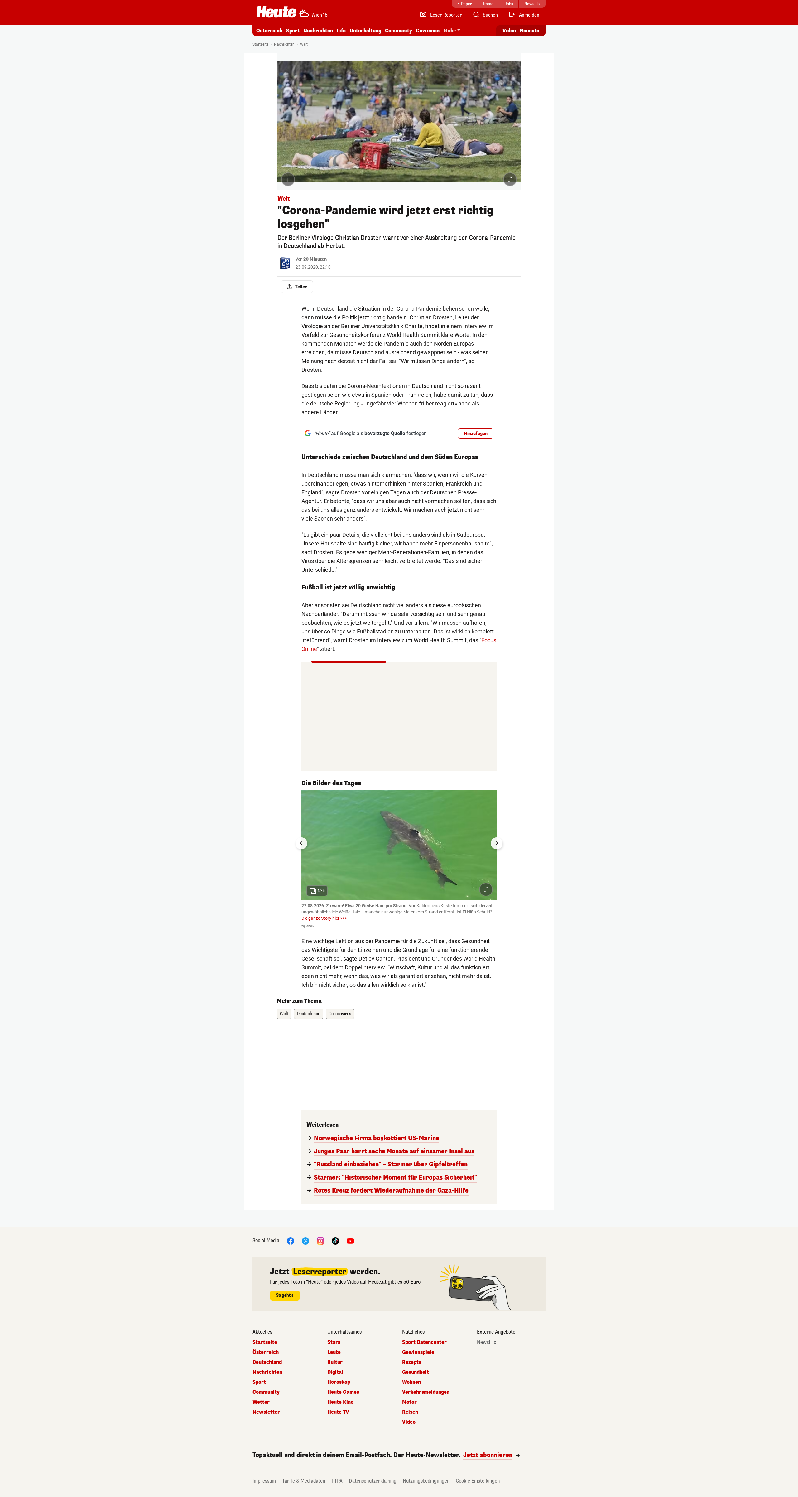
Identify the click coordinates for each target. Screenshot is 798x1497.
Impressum (264, 1481)
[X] (305, 1241)
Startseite (260, 44)
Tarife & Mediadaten (303, 1481)
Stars (333, 1342)
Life (341, 30)
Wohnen (411, 1382)
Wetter (261, 1402)
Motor (409, 1402)
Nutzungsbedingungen (426, 1481)
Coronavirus (340, 1014)
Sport (293, 30)
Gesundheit (415, 1372)
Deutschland (308, 1014)
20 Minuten (315, 259)
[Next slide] (496, 843)
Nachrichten (284, 44)
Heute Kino (340, 1402)
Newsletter (266, 1412)
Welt (304, 44)
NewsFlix (486, 1342)
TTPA (337, 1481)
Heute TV (338, 1412)
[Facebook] (290, 1241)
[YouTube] (350, 1241)
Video (509, 30)
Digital (335, 1372)
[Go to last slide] (301, 843)
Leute (334, 1352)
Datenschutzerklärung (373, 1481)
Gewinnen (428, 30)
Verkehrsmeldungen (425, 1392)
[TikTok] (335, 1241)
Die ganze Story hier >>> (324, 918)
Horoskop (338, 1382)
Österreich (269, 30)
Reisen (410, 1412)
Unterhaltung (365, 30)
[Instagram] (320, 1241)
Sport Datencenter (424, 1342)
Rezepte (411, 1362)
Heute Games (343, 1392)
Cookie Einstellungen (478, 1481)
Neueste (529, 30)
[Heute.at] (276, 12)
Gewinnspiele (418, 1352)
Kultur (335, 1362)
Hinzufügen (476, 434)
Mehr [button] (449, 30)
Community (398, 30)
